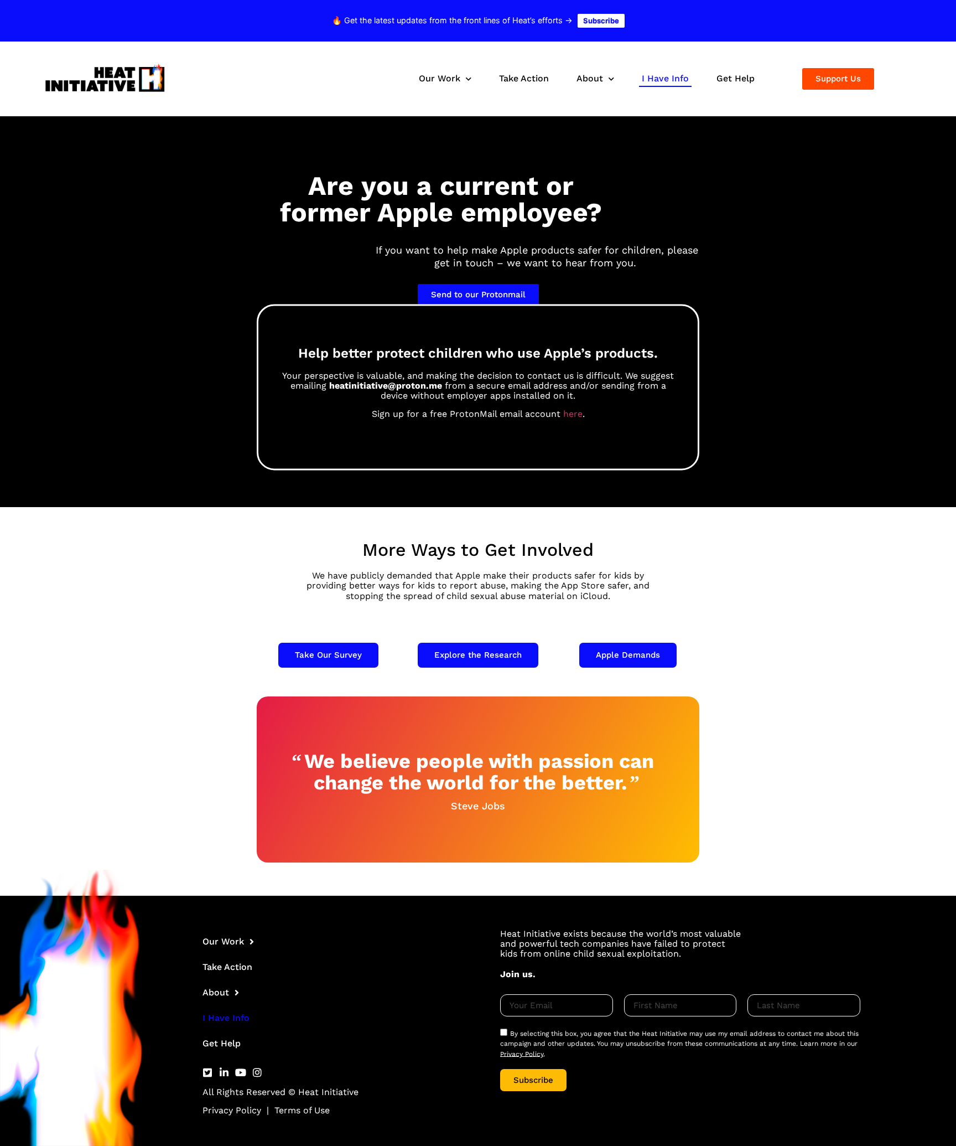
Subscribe (601, 20)
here (573, 414)
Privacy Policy (231, 1110)
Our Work (439, 78)
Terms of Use (302, 1110)
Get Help (735, 78)
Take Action (524, 78)
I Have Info (665, 78)
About (589, 78)
